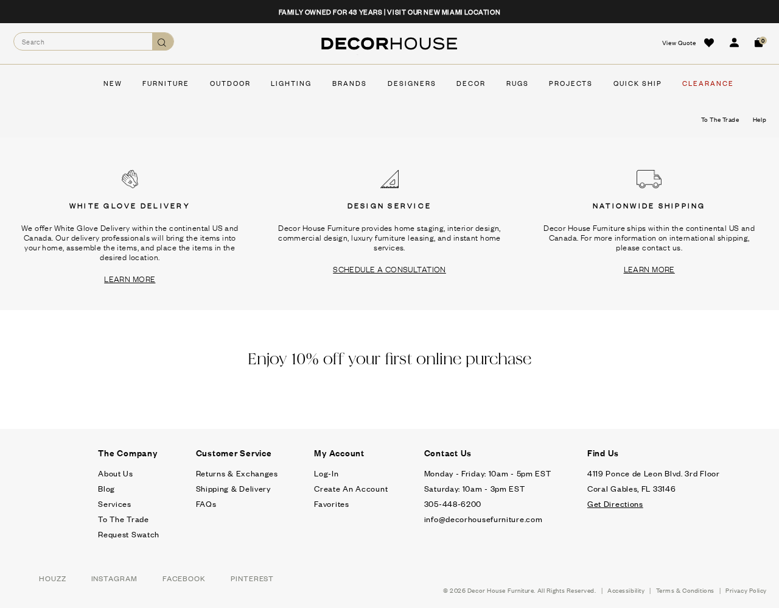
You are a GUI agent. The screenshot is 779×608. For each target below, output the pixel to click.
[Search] (162, 42)
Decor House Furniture (500, 590)
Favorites (331, 503)
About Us (115, 473)
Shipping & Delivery (233, 488)
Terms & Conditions (685, 590)
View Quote (679, 42)
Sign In (734, 42)
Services (114, 503)
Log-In (326, 473)
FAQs (206, 503)
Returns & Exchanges (237, 473)
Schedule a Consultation (389, 269)
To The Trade (123, 519)
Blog (106, 488)
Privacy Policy (746, 590)
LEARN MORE (129, 278)
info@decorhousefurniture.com (483, 519)
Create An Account (351, 488)
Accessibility (626, 590)
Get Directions (615, 503)
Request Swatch (128, 534)
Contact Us (448, 452)
